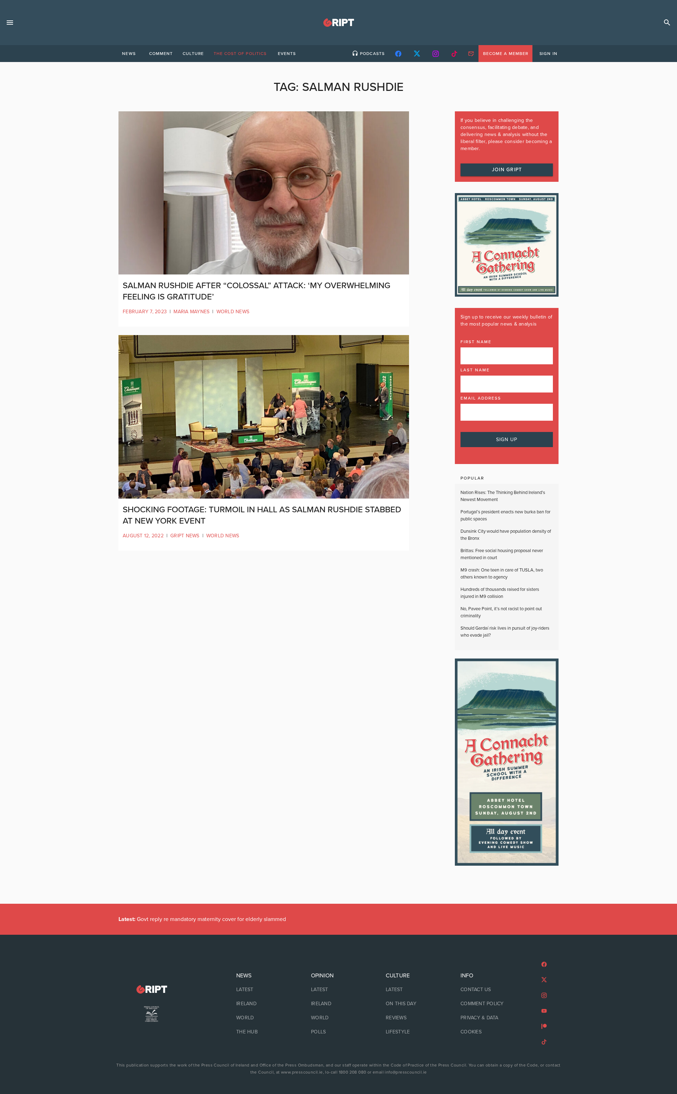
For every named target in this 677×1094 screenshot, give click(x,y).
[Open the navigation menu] (9, 22)
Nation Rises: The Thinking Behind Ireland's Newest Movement (503, 496)
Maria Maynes (191, 312)
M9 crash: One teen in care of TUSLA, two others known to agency (502, 573)
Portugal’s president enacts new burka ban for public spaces (505, 515)
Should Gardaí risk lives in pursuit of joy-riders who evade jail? (505, 631)
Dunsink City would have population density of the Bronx (506, 535)
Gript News (185, 536)
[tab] (129, 53)
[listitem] (264, 990)
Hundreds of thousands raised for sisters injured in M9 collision (500, 593)
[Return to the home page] (151, 989)
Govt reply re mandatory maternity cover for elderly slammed (202, 919)
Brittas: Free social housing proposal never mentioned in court (502, 554)
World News (233, 312)
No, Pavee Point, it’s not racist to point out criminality (501, 612)
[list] (264, 1004)
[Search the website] (667, 22)
